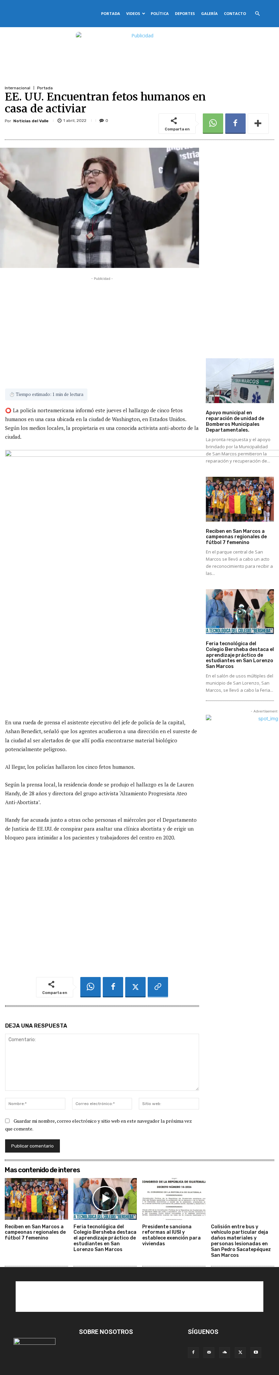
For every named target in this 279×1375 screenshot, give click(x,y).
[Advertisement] (102, 329)
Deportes (185, 13)
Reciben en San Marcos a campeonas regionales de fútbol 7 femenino (236, 537)
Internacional (17, 88)
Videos (133, 13)
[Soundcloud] (224, 1352)
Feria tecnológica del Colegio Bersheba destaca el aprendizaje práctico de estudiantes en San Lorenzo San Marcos (240, 655)
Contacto (235, 13)
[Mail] (208, 1352)
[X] (135, 987)
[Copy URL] (158, 987)
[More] (258, 123)
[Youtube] (255, 1352)
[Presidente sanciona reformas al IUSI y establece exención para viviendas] (174, 1199)
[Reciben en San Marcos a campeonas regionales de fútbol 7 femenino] (240, 499)
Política (160, 13)
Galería (209, 13)
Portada (110, 13)
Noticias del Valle (31, 121)
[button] (257, 14)
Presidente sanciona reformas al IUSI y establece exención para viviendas (171, 1235)
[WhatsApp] (213, 123)
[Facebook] (235, 123)
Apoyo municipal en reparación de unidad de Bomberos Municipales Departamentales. (235, 421)
